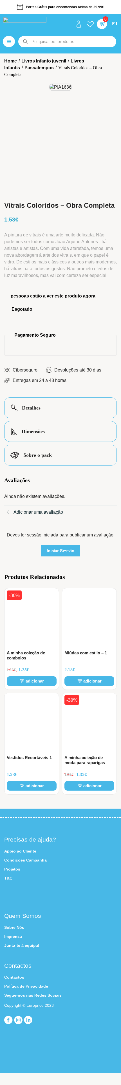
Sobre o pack (37, 455)
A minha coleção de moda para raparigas (84, 760)
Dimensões (32, 431)
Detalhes (31, 408)
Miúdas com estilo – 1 (85, 652)
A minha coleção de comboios (26, 655)
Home (10, 61)
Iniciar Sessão (60, 550)
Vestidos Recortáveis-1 (29, 757)
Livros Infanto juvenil (43, 61)
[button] (102, 24)
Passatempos (39, 67)
